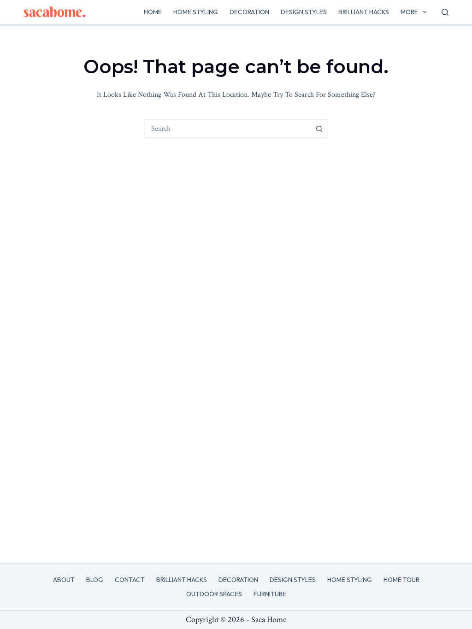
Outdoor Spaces (214, 594)
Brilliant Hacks (363, 12)
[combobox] (227, 128)
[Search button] (319, 128)
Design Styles (304, 12)
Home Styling (195, 12)
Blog (94, 580)
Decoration (249, 12)
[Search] (445, 12)
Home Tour (401, 580)
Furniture (270, 594)
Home (153, 12)
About (64, 580)
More (409, 12)
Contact (130, 580)
